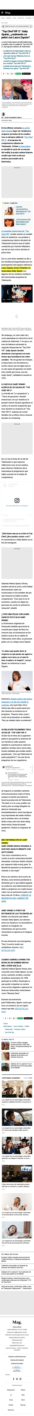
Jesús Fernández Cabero (13, 117)
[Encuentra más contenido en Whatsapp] (12, 73)
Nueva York (21, 18)
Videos (23, 1390)
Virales (11, 1405)
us (11, 1395)
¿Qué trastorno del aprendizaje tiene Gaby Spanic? (23, 221)
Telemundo (9, 1029)
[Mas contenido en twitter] (17, 1379)
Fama (11, 1400)
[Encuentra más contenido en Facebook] (3, 73)
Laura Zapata (18, 1026)
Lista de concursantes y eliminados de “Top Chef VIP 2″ (23, 210)
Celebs (27, 1026)
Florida (2, 18)
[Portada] (17, 1325)
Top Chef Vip (9, 1032)
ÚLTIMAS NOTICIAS (9, 1254)
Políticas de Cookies (17, 1363)
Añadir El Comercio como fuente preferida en (17, 26)
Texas (14, 18)
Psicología (28, 18)
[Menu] (3, 13)
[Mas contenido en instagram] (20, 1379)
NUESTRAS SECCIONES (17, 1385)
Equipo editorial (17, 1327)
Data (23, 1395)
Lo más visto (7, 1039)
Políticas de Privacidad (17, 1360)
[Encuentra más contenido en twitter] (8, 73)
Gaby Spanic (7, 1026)
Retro (23, 1400)
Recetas (23, 1405)
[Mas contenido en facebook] (13, 1379)
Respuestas (11, 1390)
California (8, 18)
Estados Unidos (20, 1029)
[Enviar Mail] (2, 117)
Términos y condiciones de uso (17, 1356)
